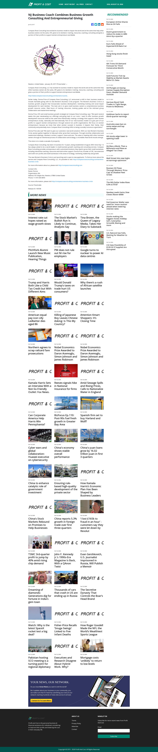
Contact (74, 729)
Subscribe (113, 736)
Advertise (75, 726)
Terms (74, 721)
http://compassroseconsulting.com (70, 165)
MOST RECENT (70, 4)
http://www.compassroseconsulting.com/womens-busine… (48, 96)
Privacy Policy (76, 723)
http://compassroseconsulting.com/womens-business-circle (72, 181)
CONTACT (89, 4)
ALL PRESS (80, 4)
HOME (61, 4)
